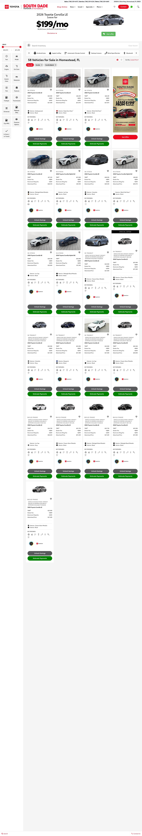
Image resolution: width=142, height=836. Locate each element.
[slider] (3, 47)
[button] (138, 7)
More (99, 7)
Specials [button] (89, 7)
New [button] (72, 7)
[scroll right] (136, 53)
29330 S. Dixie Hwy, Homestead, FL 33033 (127, 1)
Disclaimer (51, 33)
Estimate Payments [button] (40, 143)
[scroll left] (29, 53)
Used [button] (80, 7)
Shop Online (62, 7)
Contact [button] (123, 6)
